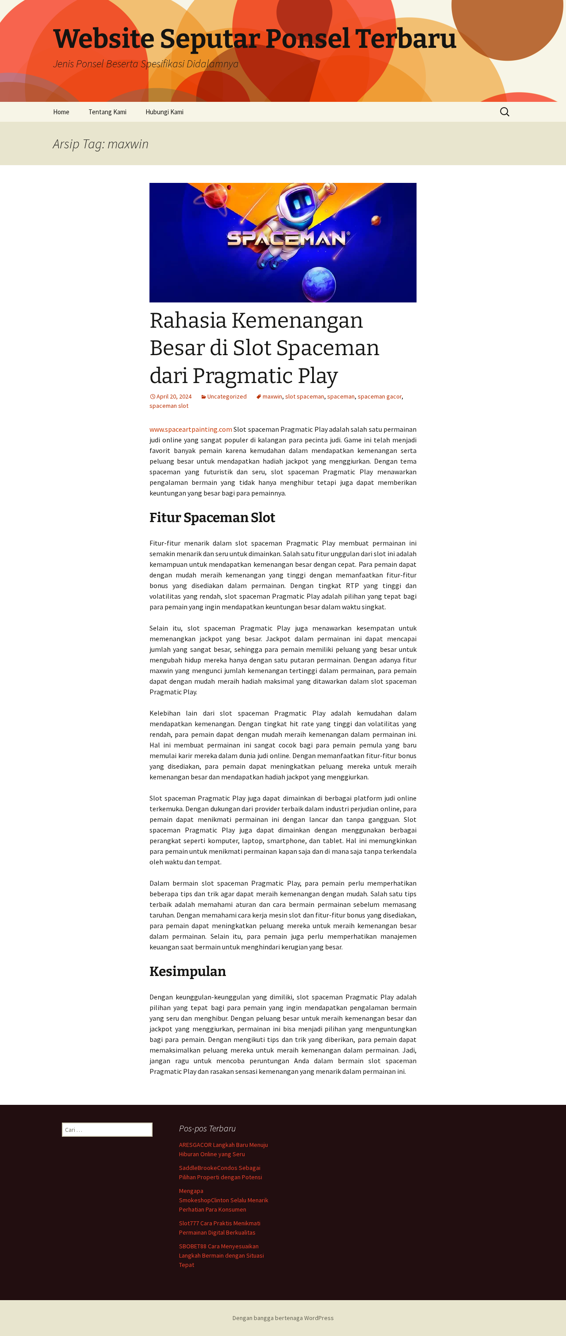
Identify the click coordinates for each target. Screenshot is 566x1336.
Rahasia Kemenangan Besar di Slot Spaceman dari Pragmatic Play (264, 348)
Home (61, 112)
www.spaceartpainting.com (190, 429)
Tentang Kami (107, 112)
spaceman (341, 396)
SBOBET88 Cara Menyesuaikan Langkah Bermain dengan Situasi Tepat (221, 1255)
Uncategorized (227, 396)
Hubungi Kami (164, 112)
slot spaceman (304, 396)
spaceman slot (168, 406)
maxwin (272, 396)
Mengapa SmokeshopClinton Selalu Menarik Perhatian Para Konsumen (223, 1200)
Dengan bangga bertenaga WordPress (283, 1318)
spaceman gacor (380, 396)
